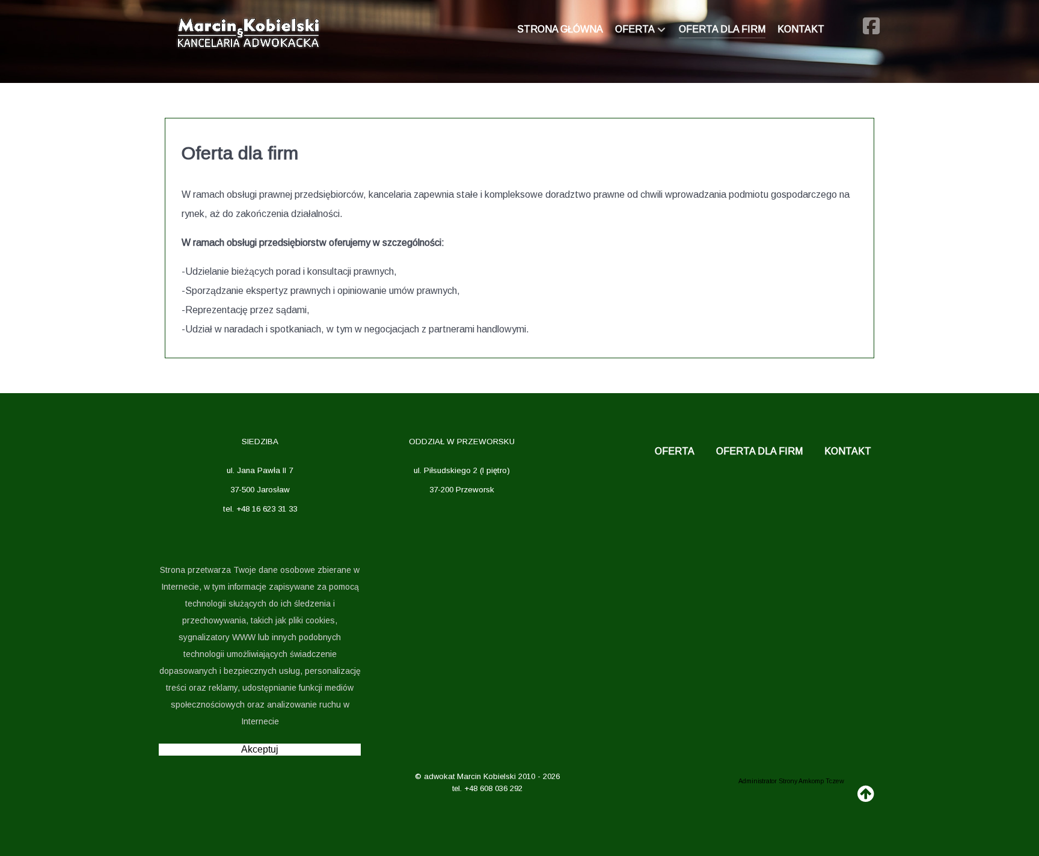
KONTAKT (847, 451)
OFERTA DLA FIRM (759, 451)
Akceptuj (259, 749)
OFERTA (674, 451)
